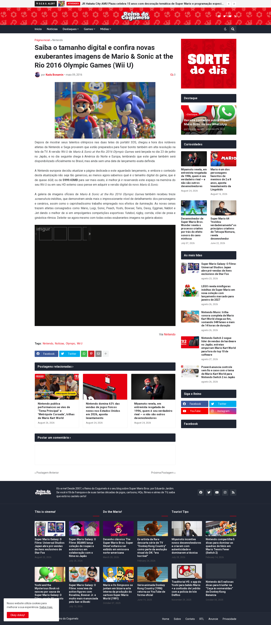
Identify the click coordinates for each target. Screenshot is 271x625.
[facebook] (219, 16)
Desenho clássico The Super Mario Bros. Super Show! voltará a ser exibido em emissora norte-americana (118, 546)
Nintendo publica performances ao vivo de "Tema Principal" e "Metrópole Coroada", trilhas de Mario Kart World (56, 411)
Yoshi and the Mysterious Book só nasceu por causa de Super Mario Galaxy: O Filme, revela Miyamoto (49, 592)
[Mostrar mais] (106, 354)
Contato (190, 618)
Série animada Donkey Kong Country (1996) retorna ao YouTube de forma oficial (151, 590)
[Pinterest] (91, 354)
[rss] (235, 16)
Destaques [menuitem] (70, 29)
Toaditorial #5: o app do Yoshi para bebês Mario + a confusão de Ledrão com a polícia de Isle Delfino (186, 588)
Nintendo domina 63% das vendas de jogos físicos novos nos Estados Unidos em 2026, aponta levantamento (103, 411)
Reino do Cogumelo (67, 618)
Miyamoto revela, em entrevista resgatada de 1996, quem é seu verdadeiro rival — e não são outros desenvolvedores (153, 411)
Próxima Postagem (162, 472)
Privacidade (229, 618)
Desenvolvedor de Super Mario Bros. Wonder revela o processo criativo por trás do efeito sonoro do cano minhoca (192, 228)
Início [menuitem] (38, 29)
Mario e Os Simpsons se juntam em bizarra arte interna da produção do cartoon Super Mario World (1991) (118, 592)
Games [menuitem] (88, 29)
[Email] (98, 354)
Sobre (177, 618)
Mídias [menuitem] (104, 29)
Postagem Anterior (48, 472)
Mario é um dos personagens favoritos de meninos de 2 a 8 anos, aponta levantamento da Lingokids (221, 179)
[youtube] (230, 16)
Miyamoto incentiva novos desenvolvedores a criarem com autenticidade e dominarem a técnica (186, 546)
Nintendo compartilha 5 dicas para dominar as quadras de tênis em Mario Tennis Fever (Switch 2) (220, 546)
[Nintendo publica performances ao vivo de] (57, 387)
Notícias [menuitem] (52, 29)
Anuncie (213, 618)
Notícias (59, 343)
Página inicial (42, 40)
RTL (201, 618)
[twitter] (224, 16)
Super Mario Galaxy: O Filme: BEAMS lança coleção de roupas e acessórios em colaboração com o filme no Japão (82, 547)
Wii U (79, 343)
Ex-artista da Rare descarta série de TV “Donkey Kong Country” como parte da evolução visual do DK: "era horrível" (152, 547)
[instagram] (225, 492)
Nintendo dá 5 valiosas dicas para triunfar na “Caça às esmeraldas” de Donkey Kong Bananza (220, 588)
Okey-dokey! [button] (18, 615)
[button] (229, 4)
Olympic (70, 343)
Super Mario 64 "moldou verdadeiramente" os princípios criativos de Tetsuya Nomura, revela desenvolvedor (223, 228)
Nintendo (57, 40)
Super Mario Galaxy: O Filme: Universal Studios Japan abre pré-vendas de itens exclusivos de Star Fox (218, 268)
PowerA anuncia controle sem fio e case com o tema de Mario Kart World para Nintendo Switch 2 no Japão (218, 372)
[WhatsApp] (84, 354)
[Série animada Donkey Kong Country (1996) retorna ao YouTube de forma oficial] (152, 574)
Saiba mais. (46, 607)
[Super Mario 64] (223, 207)
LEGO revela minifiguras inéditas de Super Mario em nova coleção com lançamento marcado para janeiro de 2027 (150, 3)
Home (165, 618)
